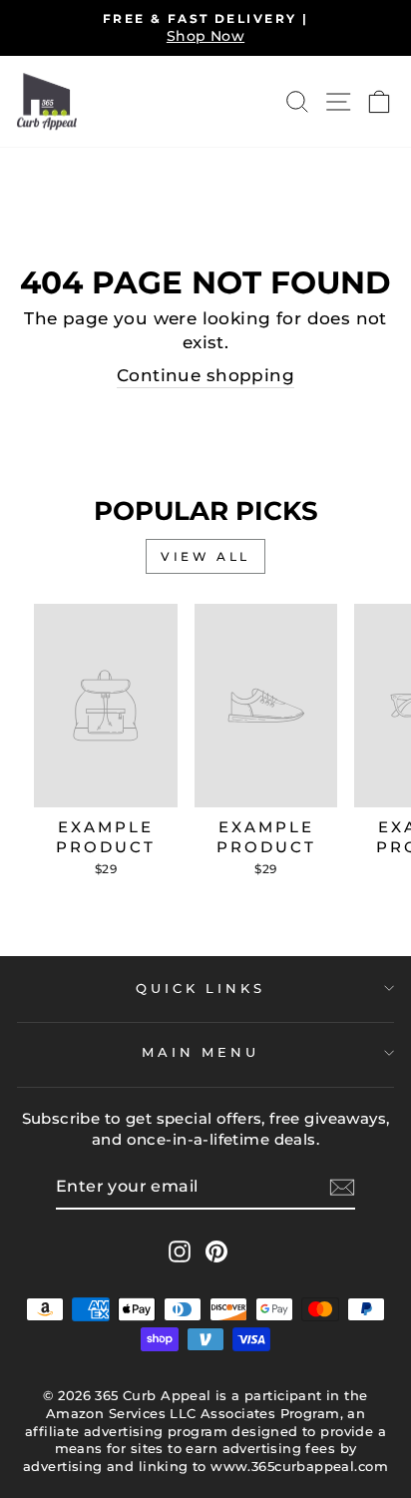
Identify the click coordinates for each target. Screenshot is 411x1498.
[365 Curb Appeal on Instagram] (180, 1251)
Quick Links (201, 988)
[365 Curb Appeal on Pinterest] (216, 1251)
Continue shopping (205, 375)
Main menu (201, 1052)
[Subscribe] (342, 1188)
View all (205, 556)
